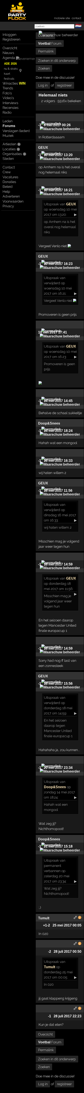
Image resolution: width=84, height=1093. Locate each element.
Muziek (8, 136)
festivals (9, 78)
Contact (9, 167)
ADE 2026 (10, 63)
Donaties (9, 182)
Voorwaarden (13, 201)
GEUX (71, 204)
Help (6, 192)
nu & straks (11, 68)
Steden (8, 159)
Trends (8, 88)
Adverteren (11, 196)
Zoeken (44, 68)
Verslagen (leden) (16, 131)
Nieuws (8, 53)
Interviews (10, 103)
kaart (7, 73)
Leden (7, 121)
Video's (8, 98)
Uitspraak (51, 204)
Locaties (9, 149)
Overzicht (10, 48)
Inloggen (9, 35)
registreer (64, 85)
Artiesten (9, 144)
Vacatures (10, 177)
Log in (43, 85)
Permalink (46, 51)
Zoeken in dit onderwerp (57, 61)
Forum (49, 43)
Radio (7, 112)
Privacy (8, 206)
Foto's (7, 93)
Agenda (9, 58)
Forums (9, 126)
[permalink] (75, 918)
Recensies (11, 108)
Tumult (49, 967)
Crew (7, 172)
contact (76, 18)
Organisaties (12, 154)
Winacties (14, 83)
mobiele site (62, 18)
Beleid (7, 187)
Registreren (11, 39)
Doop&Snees (55, 787)
